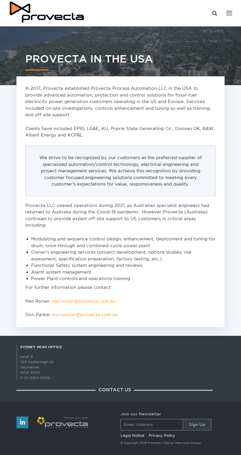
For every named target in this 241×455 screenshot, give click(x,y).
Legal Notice (132, 435)
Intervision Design (188, 442)
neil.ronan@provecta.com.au (84, 301)
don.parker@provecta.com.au (85, 314)
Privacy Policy (162, 435)
